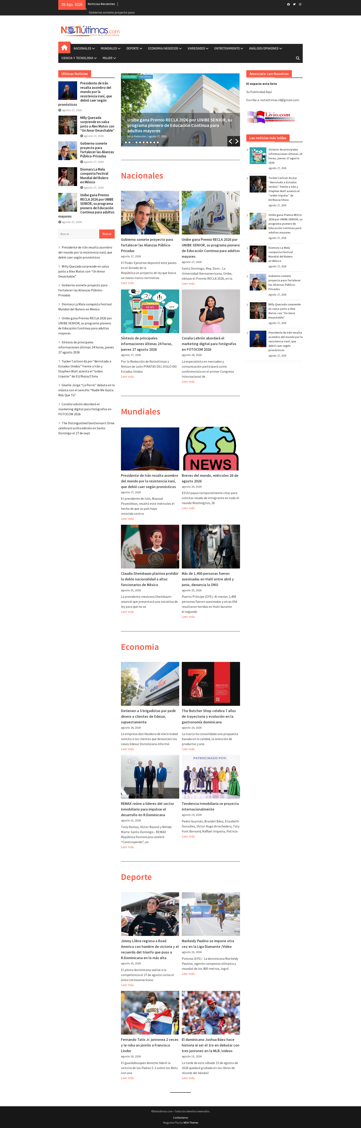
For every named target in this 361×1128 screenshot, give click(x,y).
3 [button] (133, 142)
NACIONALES (82, 48)
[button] (230, 141)
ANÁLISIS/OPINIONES (263, 48)
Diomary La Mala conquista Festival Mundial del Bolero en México (94, 175)
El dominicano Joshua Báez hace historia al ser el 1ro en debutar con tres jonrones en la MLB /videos (210, 1045)
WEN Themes (190, 1122)
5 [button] (140, 142)
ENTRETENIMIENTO (227, 48)
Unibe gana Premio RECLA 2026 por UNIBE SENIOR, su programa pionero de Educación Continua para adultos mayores (285, 223)
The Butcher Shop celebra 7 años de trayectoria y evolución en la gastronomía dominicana (209, 716)
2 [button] (129, 142)
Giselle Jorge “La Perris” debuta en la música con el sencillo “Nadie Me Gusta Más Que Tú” (86, 390)
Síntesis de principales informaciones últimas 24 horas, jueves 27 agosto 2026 (180, 122)
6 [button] (143, 142)
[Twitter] (294, 4)
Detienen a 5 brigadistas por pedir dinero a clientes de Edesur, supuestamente (148, 716)
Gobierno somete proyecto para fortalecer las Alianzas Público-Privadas (147, 245)
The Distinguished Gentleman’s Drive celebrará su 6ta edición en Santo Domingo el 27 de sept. (86, 428)
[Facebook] (288, 4)
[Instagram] (300, 4)
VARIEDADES (196, 48)
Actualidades (129, 76)
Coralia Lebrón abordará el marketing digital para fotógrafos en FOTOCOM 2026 (209, 344)
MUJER (107, 58)
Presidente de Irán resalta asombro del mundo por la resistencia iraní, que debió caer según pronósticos (149, 481)
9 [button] (154, 142)
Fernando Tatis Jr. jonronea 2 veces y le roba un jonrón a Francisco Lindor (149, 1045)
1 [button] (126, 142)
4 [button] (136, 142)
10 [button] (157, 142)
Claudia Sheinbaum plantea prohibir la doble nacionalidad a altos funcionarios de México (149, 579)
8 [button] (150, 142)
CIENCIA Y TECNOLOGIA (77, 58)
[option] (180, 110)
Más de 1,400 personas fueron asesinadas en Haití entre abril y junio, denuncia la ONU (208, 579)
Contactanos (180, 1117)
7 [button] (147, 142)
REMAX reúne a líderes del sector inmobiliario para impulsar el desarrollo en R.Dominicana (147, 809)
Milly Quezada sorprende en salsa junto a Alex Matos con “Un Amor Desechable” (97, 124)
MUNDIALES (109, 48)
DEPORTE (132, 48)
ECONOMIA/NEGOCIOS (163, 48)
